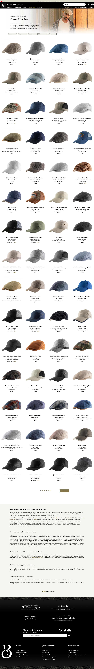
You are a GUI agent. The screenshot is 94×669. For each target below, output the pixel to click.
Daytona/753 (82, 356)
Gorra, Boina (17, 7)
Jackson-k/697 (58, 415)
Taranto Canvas (12, 148)
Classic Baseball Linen (35, 118)
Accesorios (39, 7)
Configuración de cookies (48, 659)
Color (39, 34)
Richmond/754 (12, 386)
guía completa (30, 559)
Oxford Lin (58, 59)
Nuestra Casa (68, 7)
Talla (19, 34)
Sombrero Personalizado (81, 7)
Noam (82, 59)
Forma (10, 34)
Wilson (36, 356)
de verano (40, 557)
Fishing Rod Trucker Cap (82, 148)
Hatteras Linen (59, 88)
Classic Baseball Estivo (12, 267)
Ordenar (50, 34)
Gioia (35, 148)
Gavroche (69, 517)
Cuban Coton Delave (35, 178)
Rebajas (91, 7)
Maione (12, 118)
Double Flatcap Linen (82, 118)
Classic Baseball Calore (82, 475)
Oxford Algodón (82, 207)
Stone (12, 207)
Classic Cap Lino (11, 445)
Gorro (24, 7)
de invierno (34, 557)
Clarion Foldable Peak (82, 88)
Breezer (58, 118)
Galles (82, 178)
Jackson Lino (59, 445)
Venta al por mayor (20, 657)
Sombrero (9, 7)
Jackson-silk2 (35, 445)
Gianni (36, 59)
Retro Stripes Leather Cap (35, 207)
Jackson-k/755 (11, 415)
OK (69, 635)
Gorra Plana (56, 517)
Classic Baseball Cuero (12, 475)
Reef (11, 88)
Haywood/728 (35, 88)
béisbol (35, 519)
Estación (30, 34)
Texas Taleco (11, 59)
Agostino (12, 237)
